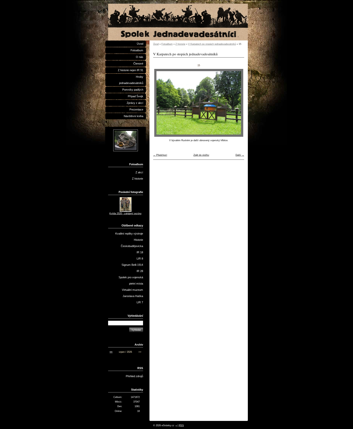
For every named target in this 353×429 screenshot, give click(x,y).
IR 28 (140, 271)
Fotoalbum (167, 44)
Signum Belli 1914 (132, 264)
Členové (138, 63)
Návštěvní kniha (133, 116)
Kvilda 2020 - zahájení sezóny (125, 213)
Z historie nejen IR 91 (130, 70)
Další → (240, 155)
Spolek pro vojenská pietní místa (131, 280)
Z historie (180, 44)
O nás (139, 57)
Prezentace (136, 109)
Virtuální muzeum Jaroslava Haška (132, 293)
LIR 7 (140, 302)
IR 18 (140, 252)
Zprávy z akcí (135, 102)
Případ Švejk (135, 96)
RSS (181, 425)
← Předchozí (160, 155)
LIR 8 (140, 258)
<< (111, 352)
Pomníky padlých (132, 89)
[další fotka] (238, 103)
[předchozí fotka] (159, 103)
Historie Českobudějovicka (132, 243)
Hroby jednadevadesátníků (131, 80)
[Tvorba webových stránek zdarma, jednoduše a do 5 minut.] (176, 426)
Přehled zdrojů (134, 376)
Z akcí (139, 172)
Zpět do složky (201, 155)
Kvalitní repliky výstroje (129, 233)
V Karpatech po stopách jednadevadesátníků (212, 44)
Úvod (156, 44)
